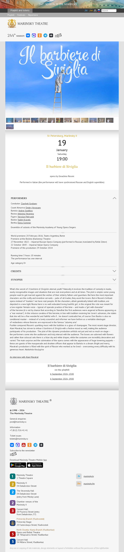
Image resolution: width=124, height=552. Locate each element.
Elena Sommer (24, 222)
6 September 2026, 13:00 (62, 374)
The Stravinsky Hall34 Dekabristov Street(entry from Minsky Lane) (28, 493)
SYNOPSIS (17, 279)
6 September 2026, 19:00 (62, 378)
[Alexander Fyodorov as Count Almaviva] (101, 120)
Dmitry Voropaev (33, 207)
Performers (19, 198)
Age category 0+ (18, 263)
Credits (16, 271)
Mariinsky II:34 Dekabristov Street (26, 484)
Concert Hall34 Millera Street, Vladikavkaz (30, 541)
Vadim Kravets (24, 219)
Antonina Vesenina (26, 213)
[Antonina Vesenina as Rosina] (51, 120)
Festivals (21, 15)
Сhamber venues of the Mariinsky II (27, 503)
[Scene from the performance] (9, 120)
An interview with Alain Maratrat (24, 357)
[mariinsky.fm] (80, 484)
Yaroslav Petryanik (26, 216)
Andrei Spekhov (25, 210)
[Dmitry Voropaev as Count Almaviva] (34, 120)
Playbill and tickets (20, 10)
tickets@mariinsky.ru (19, 438)
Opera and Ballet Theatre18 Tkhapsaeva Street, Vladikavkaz (32, 533)
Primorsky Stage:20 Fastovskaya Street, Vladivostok (30, 523)
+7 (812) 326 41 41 (19, 430)
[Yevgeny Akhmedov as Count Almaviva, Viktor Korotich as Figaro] (26, 120)
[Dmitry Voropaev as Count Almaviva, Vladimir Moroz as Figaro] (18, 120)
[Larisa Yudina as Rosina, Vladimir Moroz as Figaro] (109, 120)
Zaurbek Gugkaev (29, 203)
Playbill (11, 15)
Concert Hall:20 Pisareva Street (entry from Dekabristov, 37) (28, 512)
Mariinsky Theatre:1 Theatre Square (25, 476)
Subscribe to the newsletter (22, 450)
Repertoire (33, 15)
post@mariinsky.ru (18, 421)
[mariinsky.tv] (80, 476)
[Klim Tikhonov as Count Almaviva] (92, 120)
